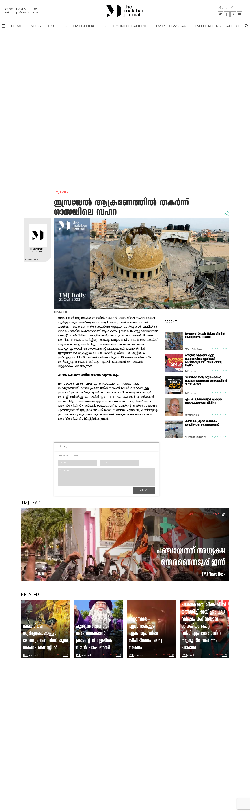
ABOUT (233, 26)
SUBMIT (144, 490)
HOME (17, 26)
